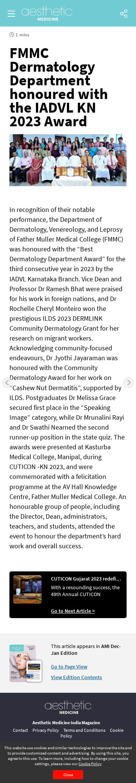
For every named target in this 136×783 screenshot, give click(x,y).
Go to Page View (69, 666)
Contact (20, 730)
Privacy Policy (45, 730)
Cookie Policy (90, 763)
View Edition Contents (76, 677)
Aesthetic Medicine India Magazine (66, 722)
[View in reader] (22, 680)
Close (68, 774)
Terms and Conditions (84, 730)
